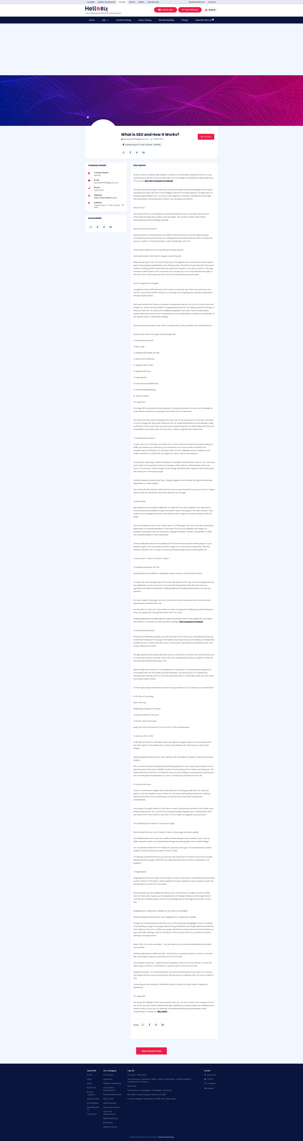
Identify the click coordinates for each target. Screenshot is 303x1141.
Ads (104, 20)
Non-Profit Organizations (109, 1112)
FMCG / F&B (108, 1099)
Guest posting (93, 1099)
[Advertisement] (116, 59)
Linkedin (210, 1088)
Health (132, 2)
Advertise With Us (197, 2)
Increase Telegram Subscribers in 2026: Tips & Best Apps (151, 1099)
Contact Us (92, 1114)
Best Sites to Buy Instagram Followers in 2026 (146, 1094)
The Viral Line (153, 2)
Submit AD (91, 1087)
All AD (89, 1083)
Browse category (91, 1093)
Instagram (211, 1083)
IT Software (108, 1075)
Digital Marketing (110, 1118)
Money (141, 2)
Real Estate (108, 1122)
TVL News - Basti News (137, 1075)
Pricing (184, 20)
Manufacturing (109, 1103)
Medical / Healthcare (112, 1083)
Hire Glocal (131, 1086)
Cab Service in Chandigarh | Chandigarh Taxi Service (149, 1090)
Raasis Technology (106, 2)
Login (89, 1079)
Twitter (210, 1079)
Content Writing (123, 20)
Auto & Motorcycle (111, 1107)
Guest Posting (144, 20)
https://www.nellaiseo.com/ (105, 198)
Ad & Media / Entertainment (109, 1088)
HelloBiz (122, 2)
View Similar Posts (151, 1051)
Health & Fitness (110, 1127)
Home (92, 20)
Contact (212, 2)
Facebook (211, 1075)
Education (107, 1079)
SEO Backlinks (92, 1103)
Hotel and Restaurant (112, 1094)
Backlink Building (166, 20)
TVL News (91, 2)
